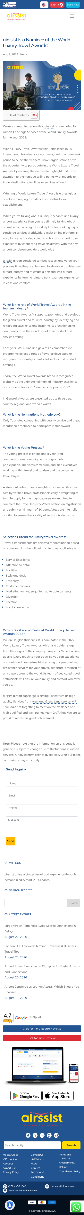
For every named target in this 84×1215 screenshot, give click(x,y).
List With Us (37, 1159)
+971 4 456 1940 (17, 1186)
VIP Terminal (10, 1159)
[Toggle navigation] (72, 16)
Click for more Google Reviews (42, 1029)
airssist (49, 126)
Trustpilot (34, 1017)
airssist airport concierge (19, 696)
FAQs (34, 1163)
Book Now (73, 4)
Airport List (9, 1167)
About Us (8, 1163)
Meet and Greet (42, 701)
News (24, 54)
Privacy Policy (11, 1172)
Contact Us (37, 1154)
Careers (35, 1167)
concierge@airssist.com (62, 1186)
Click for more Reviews (42, 1038)
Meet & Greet (10, 1154)
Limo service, (62, 701)
